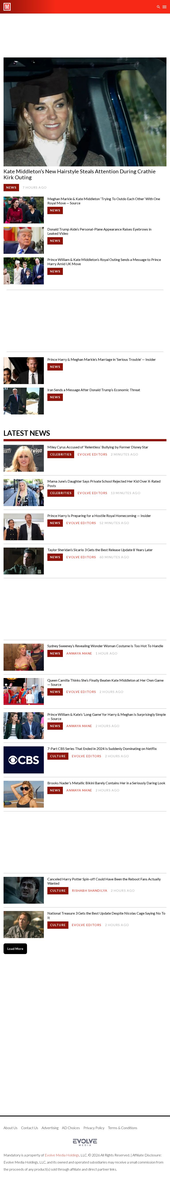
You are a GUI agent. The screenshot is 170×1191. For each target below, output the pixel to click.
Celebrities (60, 454)
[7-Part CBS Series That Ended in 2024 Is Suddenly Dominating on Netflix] (24, 759)
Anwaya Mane (79, 653)
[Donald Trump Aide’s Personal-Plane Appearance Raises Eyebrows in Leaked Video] (24, 240)
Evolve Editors (92, 454)
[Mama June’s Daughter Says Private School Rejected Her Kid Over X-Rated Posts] (24, 492)
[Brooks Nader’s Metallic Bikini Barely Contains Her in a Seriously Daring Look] (24, 794)
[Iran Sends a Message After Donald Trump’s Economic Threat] (24, 401)
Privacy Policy (93, 1128)
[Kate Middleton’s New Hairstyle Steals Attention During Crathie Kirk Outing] (85, 111)
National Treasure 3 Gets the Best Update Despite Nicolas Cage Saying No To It (106, 915)
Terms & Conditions (122, 1128)
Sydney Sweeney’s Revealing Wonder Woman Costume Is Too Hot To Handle (105, 646)
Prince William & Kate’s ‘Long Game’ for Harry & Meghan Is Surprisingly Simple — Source (106, 716)
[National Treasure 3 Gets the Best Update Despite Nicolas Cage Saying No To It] (24, 924)
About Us (10, 1128)
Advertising (50, 1128)
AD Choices (71, 1128)
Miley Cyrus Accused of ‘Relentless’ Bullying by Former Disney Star (97, 447)
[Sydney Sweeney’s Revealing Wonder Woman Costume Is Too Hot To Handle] (24, 657)
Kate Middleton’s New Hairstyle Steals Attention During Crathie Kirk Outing (80, 174)
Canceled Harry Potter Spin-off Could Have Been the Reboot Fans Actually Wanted (104, 881)
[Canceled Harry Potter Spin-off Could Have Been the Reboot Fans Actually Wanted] (24, 890)
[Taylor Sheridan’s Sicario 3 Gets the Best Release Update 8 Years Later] (24, 561)
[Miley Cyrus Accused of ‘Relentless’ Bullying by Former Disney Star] (24, 458)
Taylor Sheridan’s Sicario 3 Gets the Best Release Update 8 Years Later (100, 550)
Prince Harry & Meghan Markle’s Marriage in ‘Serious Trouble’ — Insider (101, 359)
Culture (58, 756)
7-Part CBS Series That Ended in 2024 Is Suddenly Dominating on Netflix (102, 748)
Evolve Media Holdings (62, 1155)
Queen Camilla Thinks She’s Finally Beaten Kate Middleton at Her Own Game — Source (105, 682)
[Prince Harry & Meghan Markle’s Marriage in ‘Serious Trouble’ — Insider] (24, 370)
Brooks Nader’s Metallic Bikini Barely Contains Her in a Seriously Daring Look (106, 783)
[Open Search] (158, 7)
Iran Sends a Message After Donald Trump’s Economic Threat (93, 390)
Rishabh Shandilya (89, 890)
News (11, 187)
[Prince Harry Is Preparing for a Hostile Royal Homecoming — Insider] (24, 526)
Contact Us (29, 1128)
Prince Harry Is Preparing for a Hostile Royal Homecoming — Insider (99, 515)
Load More (15, 948)
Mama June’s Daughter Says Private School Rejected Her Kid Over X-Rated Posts (103, 483)
